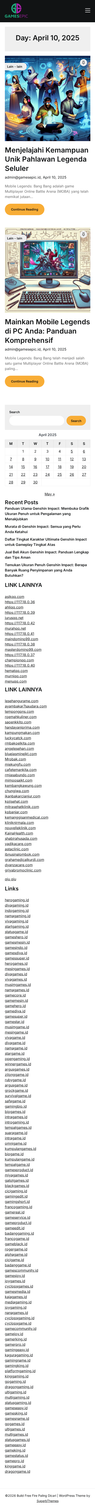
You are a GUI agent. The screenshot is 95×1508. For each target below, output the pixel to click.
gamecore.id (15, 995)
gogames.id (15, 1424)
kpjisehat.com (16, 801)
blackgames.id (17, 1185)
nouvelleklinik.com (20, 828)
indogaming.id (17, 910)
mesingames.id (17, 969)
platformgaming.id (20, 1371)
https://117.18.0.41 (19, 633)
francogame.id (17, 1238)
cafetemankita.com (21, 769)
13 (84, 459)
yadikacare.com (18, 844)
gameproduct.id (18, 1223)
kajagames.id (16, 1297)
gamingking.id (16, 1365)
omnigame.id (16, 1143)
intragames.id (16, 1117)
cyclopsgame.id (18, 1323)
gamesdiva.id (16, 953)
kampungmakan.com (22, 732)
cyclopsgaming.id (19, 1318)
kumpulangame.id (19, 1159)
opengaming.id (17, 1058)
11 (59, 459)
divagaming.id (16, 905)
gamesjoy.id (15, 1275)
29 (23, 482)
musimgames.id (18, 984)
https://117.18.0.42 (20, 623)
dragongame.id (17, 1471)
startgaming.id (17, 926)
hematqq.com (16, 670)
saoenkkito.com (18, 722)
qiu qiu (10, 879)
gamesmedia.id (17, 1291)
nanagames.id (16, 1312)
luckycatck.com (18, 738)
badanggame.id (18, 1265)
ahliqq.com (14, 607)
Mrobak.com (15, 759)
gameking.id (15, 1450)
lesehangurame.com (21, 701)
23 (35, 474)
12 (72, 459)
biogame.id (14, 1154)
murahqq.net (15, 628)
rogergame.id (16, 1249)
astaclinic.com (17, 849)
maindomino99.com (21, 639)
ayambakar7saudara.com (26, 706)
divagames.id (16, 974)
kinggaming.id (16, 1376)
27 (84, 474)
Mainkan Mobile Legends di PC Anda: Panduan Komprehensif (47, 330)
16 (35, 467)
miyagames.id (16, 1175)
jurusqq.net (14, 618)
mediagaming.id (18, 1302)
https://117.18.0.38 (20, 644)
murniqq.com (16, 676)
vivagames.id (16, 979)
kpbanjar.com (16, 812)
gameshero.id (16, 937)
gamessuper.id (17, 958)
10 (47, 459)
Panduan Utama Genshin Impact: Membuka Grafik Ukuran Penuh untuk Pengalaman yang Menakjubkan (47, 513)
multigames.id (16, 1434)
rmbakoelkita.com (20, 743)
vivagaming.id (16, 921)
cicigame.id (14, 1260)
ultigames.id (15, 1429)
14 (11, 467)
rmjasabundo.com (20, 775)
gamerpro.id (15, 1344)
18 (60, 467)
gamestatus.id (16, 1455)
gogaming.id (15, 1381)
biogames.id (15, 1111)
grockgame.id (16, 1090)
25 (59, 474)
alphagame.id (16, 1254)
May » (50, 494)
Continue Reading (24, 209)
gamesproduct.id (19, 1170)
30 (35, 482)
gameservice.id (17, 1217)
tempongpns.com (19, 711)
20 (84, 467)
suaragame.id (16, 1133)
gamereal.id (15, 1212)
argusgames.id (17, 1069)
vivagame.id (15, 1037)
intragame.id (15, 1138)
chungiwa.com (17, 791)
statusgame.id (16, 931)
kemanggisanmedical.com (26, 817)
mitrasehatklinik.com (22, 806)
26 (72, 474)
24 (47, 474)
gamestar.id (14, 1021)
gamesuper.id (16, 1016)
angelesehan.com (19, 748)
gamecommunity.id (20, 1328)
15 (23, 467)
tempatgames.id (18, 1127)
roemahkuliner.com (21, 717)
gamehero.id (15, 1006)
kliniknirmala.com (19, 822)
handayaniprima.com (22, 727)
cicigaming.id (16, 1191)
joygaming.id (16, 1307)
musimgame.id (17, 1027)
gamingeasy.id (17, 1349)
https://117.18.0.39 (20, 612)
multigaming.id (17, 1397)
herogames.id (16, 963)
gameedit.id (15, 1228)
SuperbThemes (48, 1501)
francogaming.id (18, 1207)
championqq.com (19, 660)
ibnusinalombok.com (22, 854)
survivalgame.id (18, 1096)
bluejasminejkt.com (21, 754)
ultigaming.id (15, 1392)
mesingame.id (16, 1032)
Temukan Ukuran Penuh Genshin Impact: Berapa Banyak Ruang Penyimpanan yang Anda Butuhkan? (46, 570)
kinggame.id (15, 1466)
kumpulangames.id (20, 1148)
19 (72, 467)
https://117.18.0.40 (20, 665)
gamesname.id (17, 1418)
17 (47, 467)
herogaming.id (17, 900)
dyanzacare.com (19, 865)
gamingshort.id (17, 1201)
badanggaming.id (19, 1233)
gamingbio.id (16, 1106)
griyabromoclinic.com (23, 870)
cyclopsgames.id (19, 1286)
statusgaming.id (18, 1402)
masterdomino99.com (23, 649)
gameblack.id (16, 1244)
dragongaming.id (19, 1387)
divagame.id (15, 1043)
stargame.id (15, 1053)
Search (14, 412)
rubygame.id (15, 1080)
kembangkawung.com (23, 785)
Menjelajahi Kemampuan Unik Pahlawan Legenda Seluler (47, 159)
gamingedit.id (16, 1196)
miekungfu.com (18, 764)
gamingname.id (17, 1360)
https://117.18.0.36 (20, 602)
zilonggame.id (16, 1074)
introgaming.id (17, 1122)
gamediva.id (15, 1011)
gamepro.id (14, 1461)
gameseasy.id (16, 1408)
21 (11, 474)
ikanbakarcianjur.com (22, 796)
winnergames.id (18, 1064)
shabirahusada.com (21, 838)
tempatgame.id (17, 1164)
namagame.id (16, 1048)
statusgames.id (17, 1439)
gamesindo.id (16, 947)
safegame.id (15, 1101)
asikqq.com (14, 596)
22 (23, 474)
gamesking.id (16, 1413)
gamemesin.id (16, 1000)
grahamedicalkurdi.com (24, 859)
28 (11, 482)
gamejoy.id (14, 1334)
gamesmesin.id (17, 942)
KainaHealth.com (19, 833)
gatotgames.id (17, 1180)
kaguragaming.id (19, 1355)
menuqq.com (16, 681)
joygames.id (15, 1281)
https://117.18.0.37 (20, 655)
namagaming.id (17, 916)
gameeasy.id (15, 1445)
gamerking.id (16, 1339)
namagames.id (17, 990)
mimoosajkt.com (18, 780)
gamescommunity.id (21, 1270)
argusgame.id (16, 1085)
